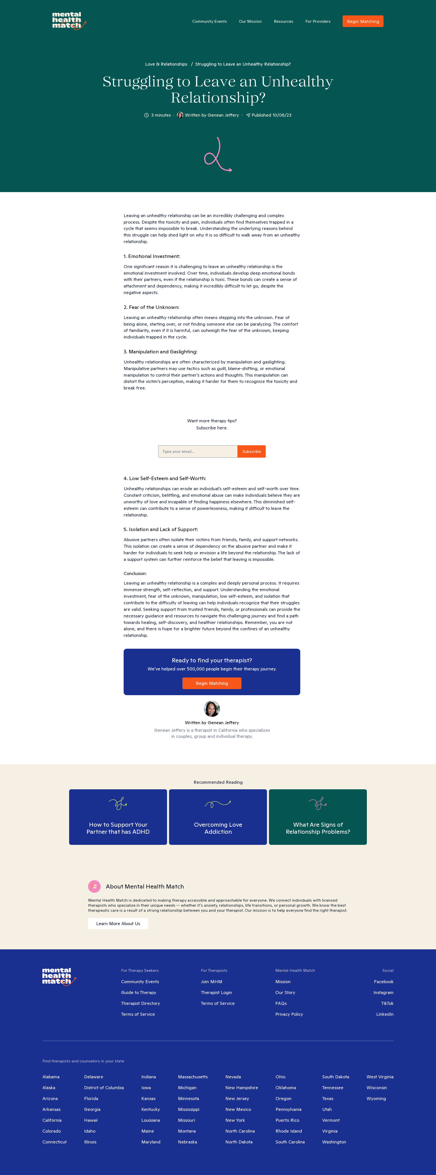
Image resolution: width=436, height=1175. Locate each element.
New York (235, 1120)
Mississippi (188, 1109)
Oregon (283, 1098)
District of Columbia (104, 1087)
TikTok (387, 1003)
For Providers (318, 21)
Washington (334, 1142)
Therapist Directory (140, 1003)
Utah (327, 1109)
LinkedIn (385, 1014)
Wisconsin (377, 1087)
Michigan (187, 1087)
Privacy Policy (289, 1014)
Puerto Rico (287, 1120)
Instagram (383, 992)
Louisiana (150, 1120)
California (52, 1120)
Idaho (89, 1131)
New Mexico (238, 1109)
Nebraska (187, 1142)
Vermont (331, 1120)
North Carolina (240, 1131)
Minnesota (188, 1098)
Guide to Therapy (138, 992)
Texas (327, 1098)
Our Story (285, 992)
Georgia (92, 1109)
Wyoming (376, 1098)
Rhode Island (289, 1131)
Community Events (209, 21)
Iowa (146, 1087)
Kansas (148, 1098)
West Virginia (380, 1077)
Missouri (186, 1120)
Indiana (148, 1077)
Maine (147, 1131)
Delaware (93, 1077)
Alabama (51, 1077)
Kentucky (150, 1109)
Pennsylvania (289, 1109)
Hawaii (91, 1120)
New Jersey (237, 1098)
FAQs (281, 1003)
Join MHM (211, 981)
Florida (91, 1098)
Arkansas (51, 1109)
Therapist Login (216, 992)
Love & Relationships (166, 64)
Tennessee (332, 1087)
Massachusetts (193, 1077)
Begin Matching (363, 21)
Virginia (330, 1131)
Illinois (90, 1142)
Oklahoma (286, 1087)
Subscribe (251, 451)
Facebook (384, 981)
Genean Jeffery (223, 115)
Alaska (48, 1087)
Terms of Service (138, 1014)
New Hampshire (241, 1087)
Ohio (280, 1077)
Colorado (51, 1131)
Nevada (233, 1077)
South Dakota (335, 1077)
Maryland (150, 1142)
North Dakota (239, 1142)
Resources (283, 21)
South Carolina (290, 1142)
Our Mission (250, 21)
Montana (187, 1131)
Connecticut (54, 1142)
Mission (283, 981)
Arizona (50, 1098)
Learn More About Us (118, 923)
